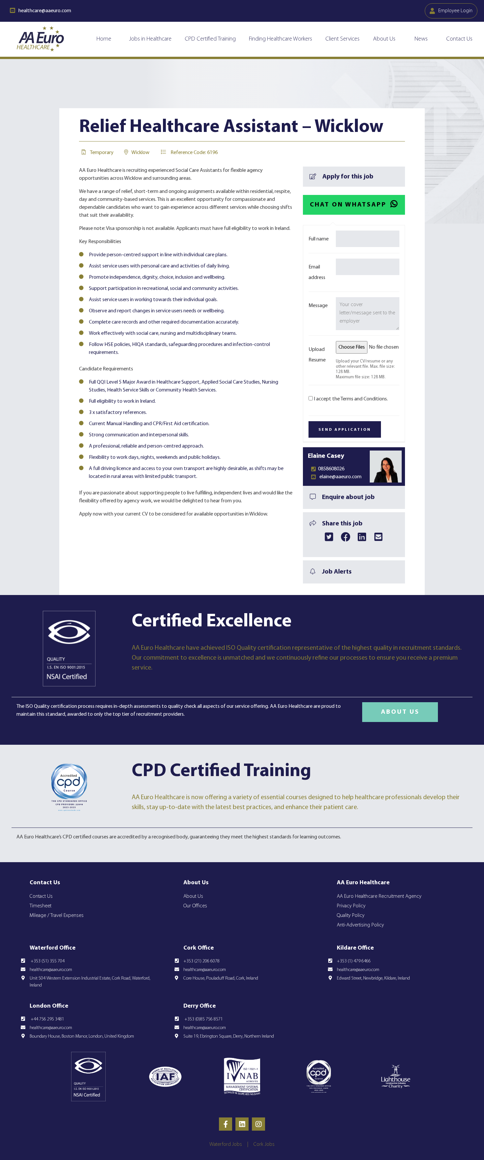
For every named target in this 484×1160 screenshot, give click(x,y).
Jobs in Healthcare (150, 39)
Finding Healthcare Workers (280, 39)
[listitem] (184, 837)
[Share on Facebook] (345, 537)
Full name (319, 239)
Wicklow (140, 152)
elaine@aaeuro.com (340, 477)
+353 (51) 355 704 (47, 961)
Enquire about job (348, 497)
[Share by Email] (378, 537)
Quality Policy (350, 915)
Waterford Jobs (225, 1144)
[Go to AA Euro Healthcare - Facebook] (225, 1124)
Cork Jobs (264, 1144)
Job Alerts (337, 572)
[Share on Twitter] (329, 537)
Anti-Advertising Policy (360, 925)
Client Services (342, 39)
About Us (384, 39)
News (421, 39)
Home (103, 39)
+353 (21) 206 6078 (201, 961)
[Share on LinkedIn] (362, 537)
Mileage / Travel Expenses (57, 915)
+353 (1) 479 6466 (354, 961)
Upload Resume (317, 355)
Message (318, 305)
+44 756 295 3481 (47, 1019)
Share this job (342, 523)
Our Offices (195, 906)
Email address (317, 272)
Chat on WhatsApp (348, 205)
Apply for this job (347, 177)
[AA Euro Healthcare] (40, 39)
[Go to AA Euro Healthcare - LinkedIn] (242, 1124)
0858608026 (331, 469)
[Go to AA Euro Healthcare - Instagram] (258, 1124)
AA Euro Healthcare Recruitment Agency (379, 896)
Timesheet (40, 906)
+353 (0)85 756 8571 (203, 1019)
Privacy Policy (351, 906)
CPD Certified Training (210, 39)
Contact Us (459, 39)
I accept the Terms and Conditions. (351, 399)
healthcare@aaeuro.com (51, 969)
